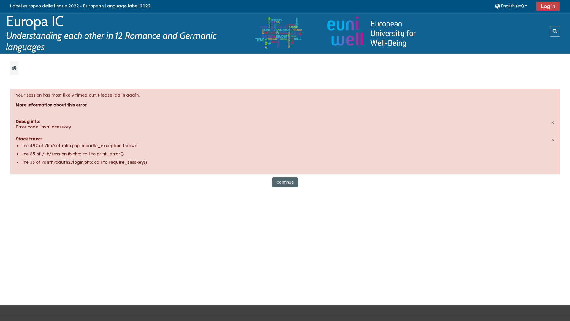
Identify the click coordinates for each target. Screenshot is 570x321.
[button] (513, 5)
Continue (285, 182)
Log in (548, 6)
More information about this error (51, 105)
